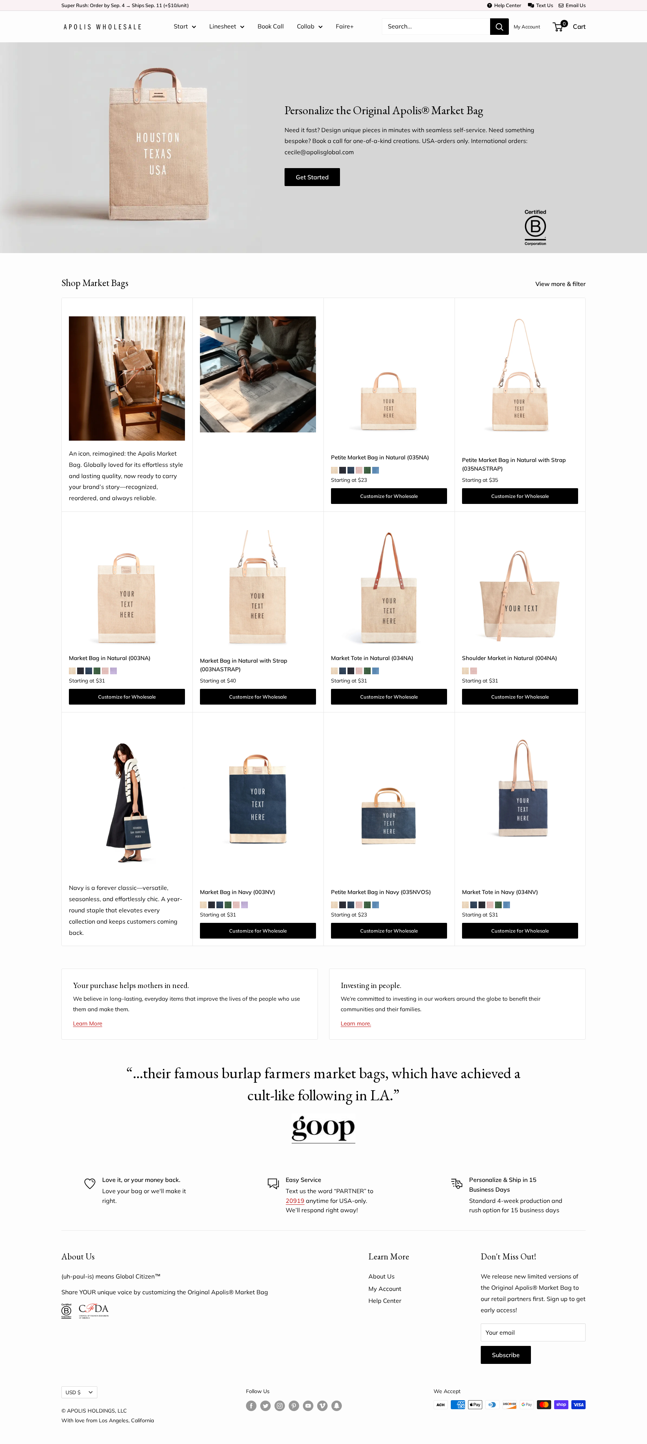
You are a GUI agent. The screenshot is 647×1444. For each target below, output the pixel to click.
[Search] (499, 26)
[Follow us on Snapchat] (336, 1405)
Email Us (575, 5)
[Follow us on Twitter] (265, 1405)
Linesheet (222, 26)
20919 (295, 1200)
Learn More (87, 1023)
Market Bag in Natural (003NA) (110, 658)
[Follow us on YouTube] (308, 1405)
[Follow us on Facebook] (251, 1405)
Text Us (543, 5)
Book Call (271, 26)
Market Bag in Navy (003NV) (237, 892)
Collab (306, 26)
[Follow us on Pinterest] (294, 1405)
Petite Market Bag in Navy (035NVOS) (381, 892)
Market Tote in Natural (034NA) (372, 658)
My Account (527, 27)
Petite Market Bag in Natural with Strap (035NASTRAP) (514, 464)
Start (181, 26)
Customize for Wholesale (389, 496)
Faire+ (345, 26)
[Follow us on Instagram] (279, 1405)
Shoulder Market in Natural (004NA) (509, 658)
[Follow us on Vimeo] (322, 1405)
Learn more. (356, 1023)
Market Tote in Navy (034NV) (500, 892)
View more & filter (561, 284)
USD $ (73, 1392)
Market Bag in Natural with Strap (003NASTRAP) (243, 665)
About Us (381, 1276)
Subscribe (506, 1355)
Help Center (506, 5)
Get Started (312, 177)
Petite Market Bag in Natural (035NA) (380, 457)
